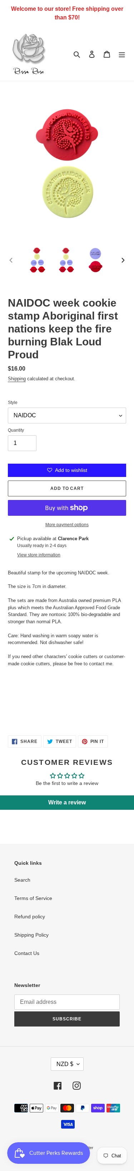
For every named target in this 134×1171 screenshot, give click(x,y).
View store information (38, 554)
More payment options (67, 524)
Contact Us (26, 953)
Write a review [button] (67, 802)
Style (13, 402)
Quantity (16, 430)
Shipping (17, 378)
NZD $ (64, 1064)
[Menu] (121, 53)
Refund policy (29, 916)
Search (22, 880)
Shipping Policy (31, 935)
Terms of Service (33, 898)
